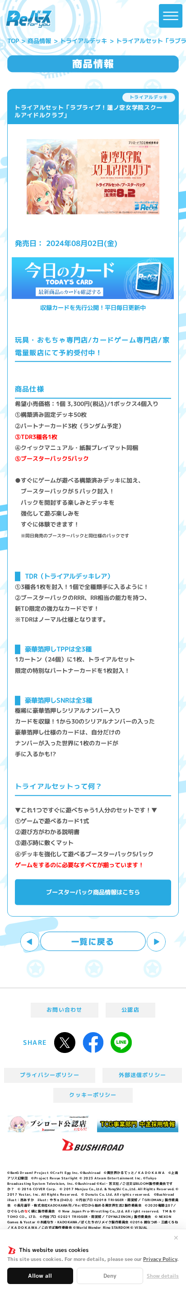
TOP (13, 41)
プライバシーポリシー (49, 1075)
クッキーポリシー (92, 1095)
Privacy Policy (160, 1259)
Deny (109, 1276)
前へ (30, 941)
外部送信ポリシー (142, 1075)
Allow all (40, 1276)
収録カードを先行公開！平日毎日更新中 (93, 308)
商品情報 (39, 41)
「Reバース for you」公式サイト (28, 19)
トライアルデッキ (83, 41)
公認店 (130, 1010)
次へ (156, 941)
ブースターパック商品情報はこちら (93, 892)
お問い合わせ (64, 1010)
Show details (163, 1276)
